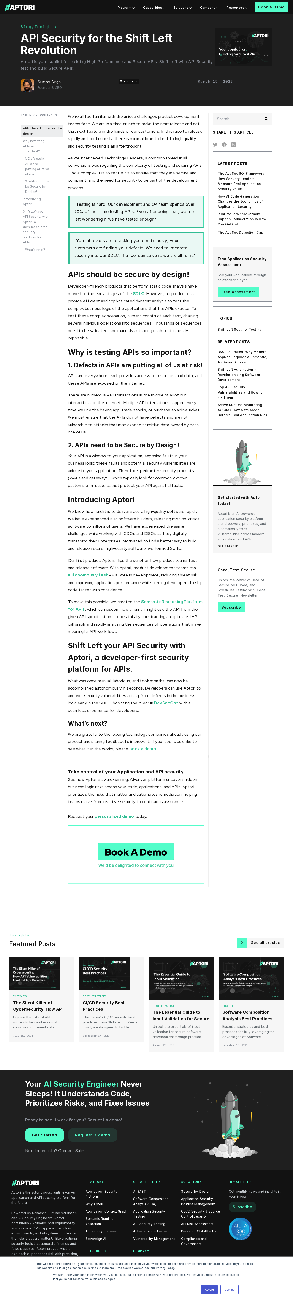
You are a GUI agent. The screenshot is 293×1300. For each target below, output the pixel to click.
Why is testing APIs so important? (34, 146)
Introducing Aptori (32, 201)
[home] (20, 7)
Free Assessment (238, 292)
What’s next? (35, 250)
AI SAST (139, 1191)
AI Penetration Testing (150, 1231)
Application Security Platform (101, 1193)
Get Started (44, 1135)
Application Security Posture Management (198, 1201)
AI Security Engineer (102, 1231)
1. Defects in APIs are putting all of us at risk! (37, 166)
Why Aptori (94, 1204)
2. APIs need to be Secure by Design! (37, 186)
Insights (45, 26)
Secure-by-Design (195, 1191)
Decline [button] (229, 1289)
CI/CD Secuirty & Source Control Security (200, 1213)
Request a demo (92, 1135)
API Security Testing (149, 1224)
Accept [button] (209, 1289)
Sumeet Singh (49, 81)
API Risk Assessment (197, 1224)
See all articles (265, 942)
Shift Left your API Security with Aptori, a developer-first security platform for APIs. (36, 226)
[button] (127, 7)
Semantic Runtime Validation (100, 1221)
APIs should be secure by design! (42, 130)
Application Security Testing (149, 1213)
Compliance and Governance (194, 1241)
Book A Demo (271, 7)
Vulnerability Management (154, 1239)
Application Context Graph (107, 1211)
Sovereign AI (96, 1239)
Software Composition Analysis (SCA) (150, 1201)
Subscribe (231, 607)
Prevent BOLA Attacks (198, 1231)
